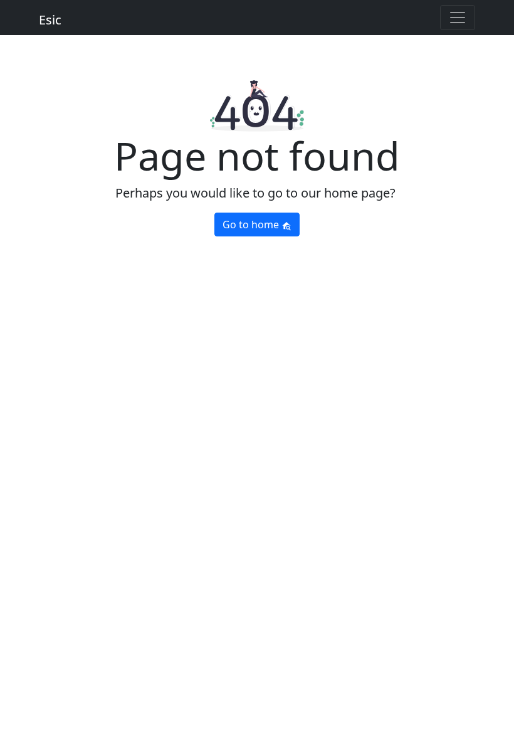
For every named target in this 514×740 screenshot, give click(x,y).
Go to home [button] (252, 224)
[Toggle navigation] (457, 17)
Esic (50, 19)
